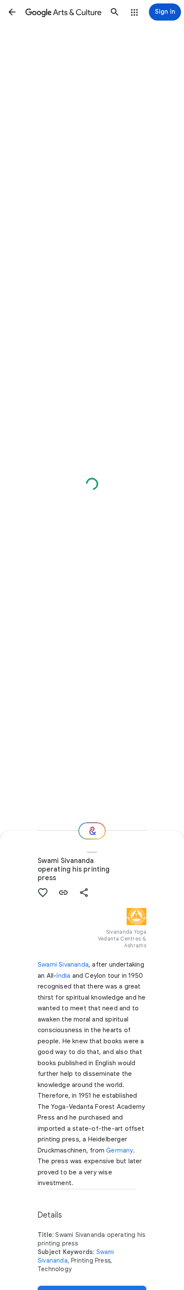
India (63, 975)
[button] (12, 12)
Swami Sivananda (63, 964)
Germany (119, 1150)
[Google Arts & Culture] (63, 12)
